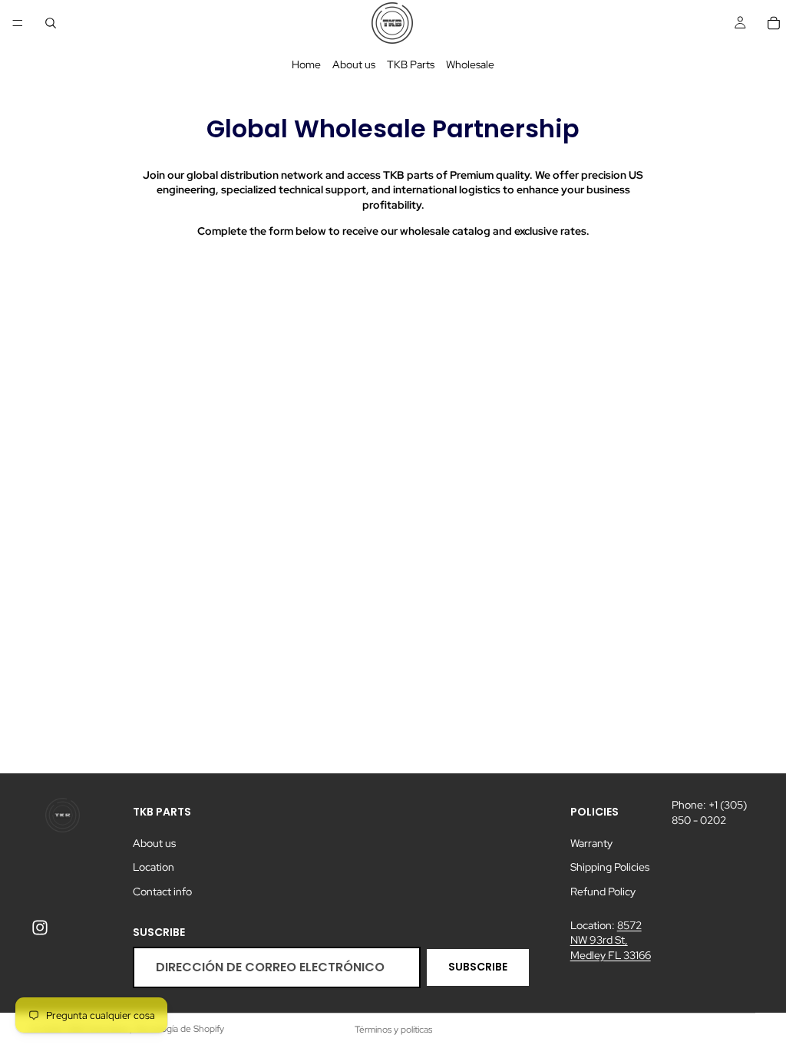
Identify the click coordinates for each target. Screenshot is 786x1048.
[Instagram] (40, 927)
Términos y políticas (393, 1029)
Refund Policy (603, 891)
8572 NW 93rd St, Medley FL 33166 (610, 940)
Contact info (162, 891)
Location (153, 868)
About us (353, 64)
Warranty (591, 843)
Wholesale (470, 64)
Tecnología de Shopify (179, 1029)
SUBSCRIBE (477, 967)
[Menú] (17, 23)
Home (306, 64)
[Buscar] (51, 23)
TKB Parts (410, 64)
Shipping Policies (609, 868)
